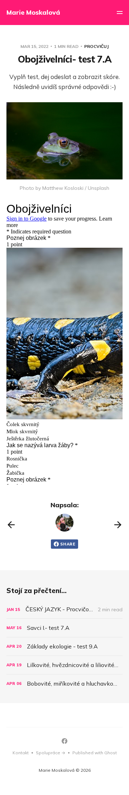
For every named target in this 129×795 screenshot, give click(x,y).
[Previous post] (11, 524)
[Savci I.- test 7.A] (64, 628)
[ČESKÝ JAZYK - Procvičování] (64, 609)
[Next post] (118, 524)
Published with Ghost (94, 752)
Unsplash (98, 188)
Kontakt (21, 752)
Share (67, 544)
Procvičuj (96, 46)
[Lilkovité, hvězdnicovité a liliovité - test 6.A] (64, 665)
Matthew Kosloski (62, 188)
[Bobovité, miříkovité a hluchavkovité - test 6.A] (64, 684)
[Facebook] (64, 741)
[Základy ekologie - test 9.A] (64, 646)
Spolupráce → (50, 752)
